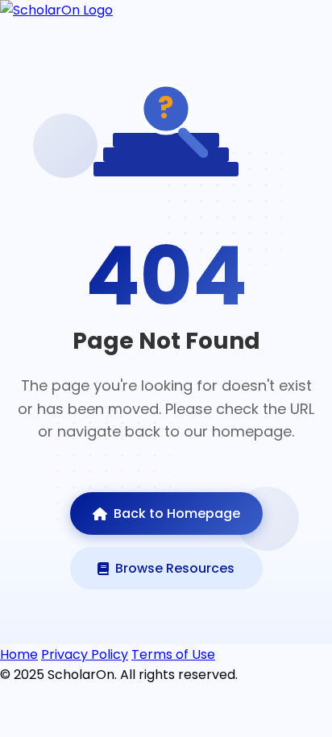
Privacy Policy (84, 654)
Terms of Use (173, 654)
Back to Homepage (177, 513)
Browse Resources (174, 568)
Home (19, 654)
